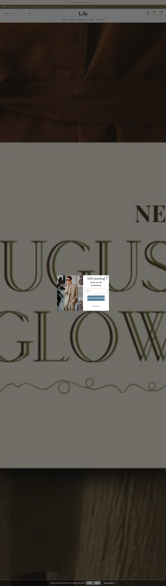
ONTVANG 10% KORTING (96, 298)
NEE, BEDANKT (96, 306)
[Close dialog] (106, 277)
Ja (89, 583)
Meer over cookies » (109, 583)
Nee (97, 583)
